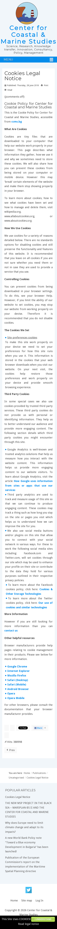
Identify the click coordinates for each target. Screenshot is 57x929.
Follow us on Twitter (28, 890)
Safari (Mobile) (16, 684)
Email (9, 90)
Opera (11, 693)
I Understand (43, 919)
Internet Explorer (18, 670)
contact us (11, 630)
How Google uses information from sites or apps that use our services (29, 485)
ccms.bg (16, 121)
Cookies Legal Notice (22, 76)
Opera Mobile (15, 698)
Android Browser (18, 689)
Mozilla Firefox (16, 675)
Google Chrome (17, 666)
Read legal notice (28, 923)
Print (45, 85)
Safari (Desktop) (17, 680)
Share (39, 728)
